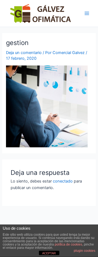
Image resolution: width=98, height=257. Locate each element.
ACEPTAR (49, 253)
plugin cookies (84, 251)
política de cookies (68, 244)
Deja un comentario (24, 52)
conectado (63, 181)
